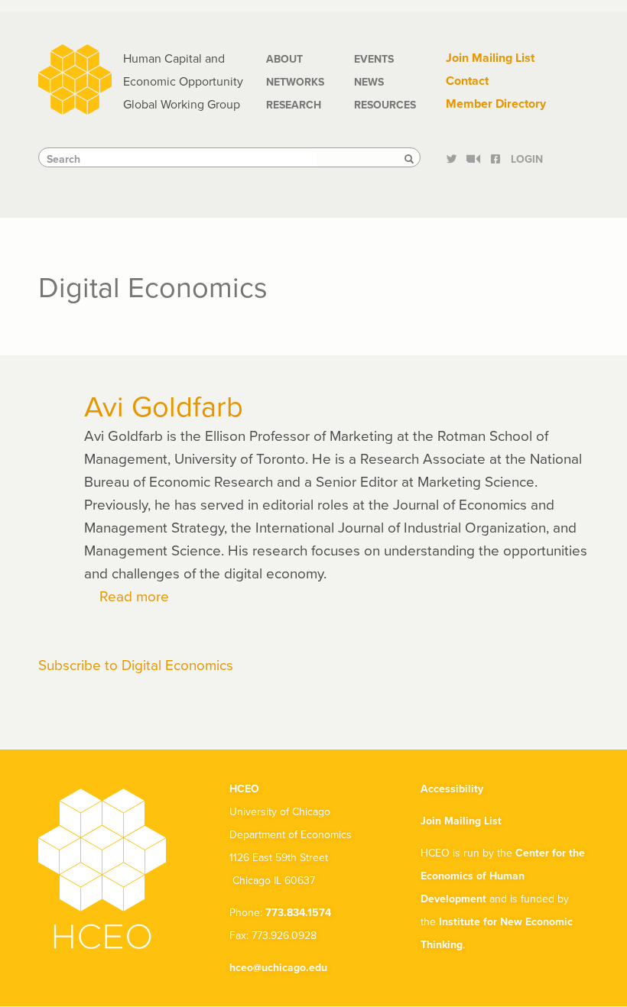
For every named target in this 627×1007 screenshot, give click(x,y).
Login (527, 159)
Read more (134, 595)
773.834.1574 (298, 912)
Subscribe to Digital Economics (135, 664)
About (284, 58)
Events (374, 58)
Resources (385, 104)
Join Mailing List (490, 57)
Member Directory (496, 103)
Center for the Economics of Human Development (503, 875)
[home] (75, 77)
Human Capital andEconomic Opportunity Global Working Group (183, 81)
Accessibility (452, 788)
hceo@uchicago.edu (278, 967)
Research (293, 104)
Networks (295, 81)
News (369, 81)
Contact (467, 80)
